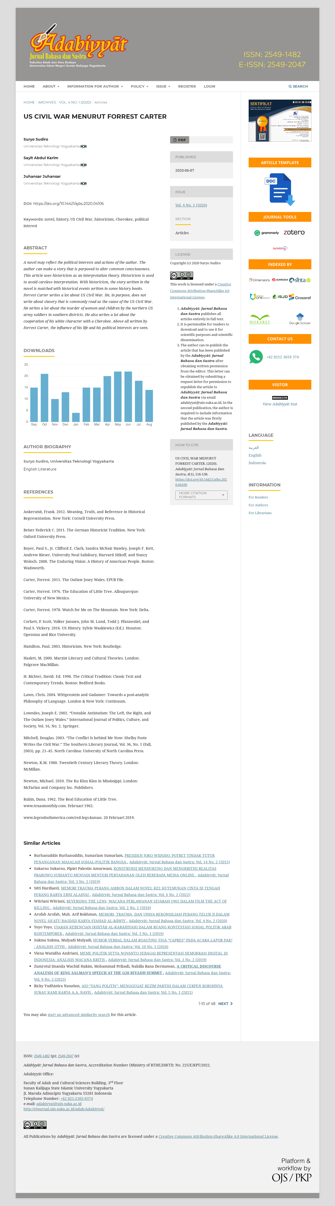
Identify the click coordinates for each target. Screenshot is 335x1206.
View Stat (280, 403)
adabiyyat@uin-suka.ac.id (59, 1103)
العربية (254, 447)
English (255, 455)
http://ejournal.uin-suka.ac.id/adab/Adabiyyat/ (64, 1108)
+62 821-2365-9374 (76, 1098)
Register (187, 86)
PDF (181, 140)
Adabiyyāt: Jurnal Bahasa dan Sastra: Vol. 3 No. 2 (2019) (157, 959)
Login (209, 86)
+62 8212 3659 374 (282, 356)
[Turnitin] (280, 252)
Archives (47, 102)
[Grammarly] (267, 236)
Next (223, 1003)
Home (29, 86)
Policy (138, 86)
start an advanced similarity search (79, 1014)
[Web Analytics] (280, 388)
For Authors (258, 505)
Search (300, 86)
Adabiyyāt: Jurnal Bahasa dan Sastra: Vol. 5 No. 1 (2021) (143, 992)
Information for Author (93, 86)
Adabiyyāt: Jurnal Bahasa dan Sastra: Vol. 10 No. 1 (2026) (118, 946)
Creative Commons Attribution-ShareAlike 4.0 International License (200, 291)
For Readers (258, 497)
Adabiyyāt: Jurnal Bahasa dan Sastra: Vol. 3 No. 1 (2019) (114, 933)
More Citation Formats (193, 495)
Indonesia (257, 462)
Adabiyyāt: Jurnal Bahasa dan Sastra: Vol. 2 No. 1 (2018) (102, 907)
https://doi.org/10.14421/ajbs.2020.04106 (68, 203)
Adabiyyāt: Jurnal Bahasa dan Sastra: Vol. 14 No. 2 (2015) (179, 861)
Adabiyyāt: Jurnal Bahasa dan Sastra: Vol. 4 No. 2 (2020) (178, 920)
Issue (162, 86)
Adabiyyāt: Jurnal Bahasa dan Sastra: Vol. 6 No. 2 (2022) (141, 894)
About (50, 86)
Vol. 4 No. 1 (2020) (75, 102)
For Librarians (260, 512)
